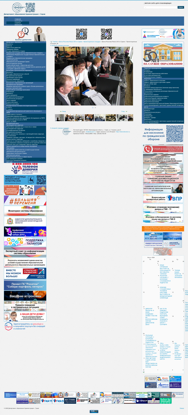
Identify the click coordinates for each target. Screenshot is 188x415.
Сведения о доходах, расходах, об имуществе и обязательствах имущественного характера (25, 138)
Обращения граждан (12, 49)
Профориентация (149, 109)
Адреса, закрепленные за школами (154, 80)
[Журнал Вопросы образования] (22, 400)
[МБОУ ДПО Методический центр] (118, 400)
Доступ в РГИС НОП (150, 84)
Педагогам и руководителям (152, 68)
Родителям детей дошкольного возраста (156, 96)
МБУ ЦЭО (9, 162)
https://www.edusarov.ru (123, 131)
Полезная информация (13, 79)
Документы (9, 44)
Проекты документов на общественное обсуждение (21, 146)
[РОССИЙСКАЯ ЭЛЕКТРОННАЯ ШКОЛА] (106, 400)
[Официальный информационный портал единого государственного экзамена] (46, 400)
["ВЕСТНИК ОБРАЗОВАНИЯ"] (70, 400)
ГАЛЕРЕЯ (18, 23)
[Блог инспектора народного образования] (94, 400)
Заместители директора (13, 47)
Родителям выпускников (151, 102)
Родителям (147, 79)
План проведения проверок (14, 158)
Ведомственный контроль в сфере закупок (19, 157)
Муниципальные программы (14, 84)
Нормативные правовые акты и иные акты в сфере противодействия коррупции (21, 127)
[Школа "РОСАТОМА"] (106, 395)
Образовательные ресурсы (152, 112)
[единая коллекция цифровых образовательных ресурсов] (130, 395)
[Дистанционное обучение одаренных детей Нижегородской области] (175, 379)
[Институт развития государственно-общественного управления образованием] (118, 395)
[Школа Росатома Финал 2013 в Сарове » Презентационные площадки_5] (99, 117)
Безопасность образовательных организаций (19, 83)
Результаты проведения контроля (16, 160)
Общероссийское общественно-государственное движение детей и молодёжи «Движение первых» (25, 68)
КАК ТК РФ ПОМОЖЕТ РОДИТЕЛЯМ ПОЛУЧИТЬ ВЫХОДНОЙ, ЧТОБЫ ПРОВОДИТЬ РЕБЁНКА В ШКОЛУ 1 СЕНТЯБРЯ (164, 316)
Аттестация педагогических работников (156, 73)
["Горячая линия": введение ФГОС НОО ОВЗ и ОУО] (153, 236)
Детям (146, 107)
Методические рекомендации (15, 97)
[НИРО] (94, 395)
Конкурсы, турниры (150, 117)
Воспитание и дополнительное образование (19, 70)
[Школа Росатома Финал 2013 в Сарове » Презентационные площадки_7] (122, 117)
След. (123, 111)
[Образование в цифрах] (172, 236)
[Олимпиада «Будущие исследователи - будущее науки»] (151, 385)
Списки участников (12, 102)
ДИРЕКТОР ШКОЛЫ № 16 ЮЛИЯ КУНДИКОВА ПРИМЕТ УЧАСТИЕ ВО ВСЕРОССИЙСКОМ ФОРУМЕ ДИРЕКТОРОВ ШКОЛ (151, 316)
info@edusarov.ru (91, 131)
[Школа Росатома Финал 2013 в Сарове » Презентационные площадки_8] (133, 117)
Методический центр (12, 123)
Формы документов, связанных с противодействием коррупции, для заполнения (25, 135)
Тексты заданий (11, 100)
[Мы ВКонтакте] (81, 33)
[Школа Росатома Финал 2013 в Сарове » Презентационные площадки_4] (89, 117)
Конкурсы (147, 70)
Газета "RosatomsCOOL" (151, 123)
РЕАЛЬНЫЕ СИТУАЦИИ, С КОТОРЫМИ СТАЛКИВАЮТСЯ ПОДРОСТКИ (165, 279)
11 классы (9, 109)
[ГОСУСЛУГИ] (172, 244)
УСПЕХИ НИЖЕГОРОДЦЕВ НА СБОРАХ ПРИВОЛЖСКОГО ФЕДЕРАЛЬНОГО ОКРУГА (165, 354)
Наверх (182, 408)
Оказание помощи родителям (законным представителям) (161, 87)
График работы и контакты (14, 114)
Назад (64, 111)
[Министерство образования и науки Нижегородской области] (70, 395)
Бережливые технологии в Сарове (16, 153)
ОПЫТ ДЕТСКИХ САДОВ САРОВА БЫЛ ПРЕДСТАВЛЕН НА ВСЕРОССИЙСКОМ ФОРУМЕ (151, 362)
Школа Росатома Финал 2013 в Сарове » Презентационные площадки (79, 41)
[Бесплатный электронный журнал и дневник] (178, 395)
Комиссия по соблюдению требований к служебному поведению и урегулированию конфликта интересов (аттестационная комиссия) (26, 142)
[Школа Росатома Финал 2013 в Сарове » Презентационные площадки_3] (79, 117)
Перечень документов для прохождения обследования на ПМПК (25, 118)
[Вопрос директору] (25, 33)
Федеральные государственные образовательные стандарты (24, 53)
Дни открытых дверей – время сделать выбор (177, 347)
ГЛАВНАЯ (18, 19)
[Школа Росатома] (163, 379)
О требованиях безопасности (153, 89)
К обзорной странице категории (59, 45)
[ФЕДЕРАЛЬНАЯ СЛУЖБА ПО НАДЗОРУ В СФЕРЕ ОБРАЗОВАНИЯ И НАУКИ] (34, 395)
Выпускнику (147, 119)
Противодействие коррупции (14, 125)
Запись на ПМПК (11, 121)
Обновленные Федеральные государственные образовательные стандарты (25, 55)
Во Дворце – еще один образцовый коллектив (178, 356)
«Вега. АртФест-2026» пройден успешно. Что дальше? (165, 345)
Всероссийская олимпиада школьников (18, 90)
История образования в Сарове (15, 51)
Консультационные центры (14, 63)
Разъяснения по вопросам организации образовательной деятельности (161, 92)
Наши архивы (10, 148)
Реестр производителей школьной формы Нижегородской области (164, 103)
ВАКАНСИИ (18, 25)
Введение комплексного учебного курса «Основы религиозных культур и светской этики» (25, 87)
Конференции (148, 72)
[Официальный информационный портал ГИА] (58, 400)
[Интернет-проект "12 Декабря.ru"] (151, 379)
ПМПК (8, 113)
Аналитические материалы (14, 98)
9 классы (9, 107)
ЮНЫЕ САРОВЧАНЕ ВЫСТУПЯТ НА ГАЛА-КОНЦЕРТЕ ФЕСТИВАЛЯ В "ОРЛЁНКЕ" (165, 269)
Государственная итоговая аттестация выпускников (21, 106)
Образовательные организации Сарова (17, 61)
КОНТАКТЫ (18, 21)
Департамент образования (14, 42)
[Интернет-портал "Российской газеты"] (166, 395)
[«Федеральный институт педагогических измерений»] (154, 395)
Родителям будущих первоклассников (155, 98)
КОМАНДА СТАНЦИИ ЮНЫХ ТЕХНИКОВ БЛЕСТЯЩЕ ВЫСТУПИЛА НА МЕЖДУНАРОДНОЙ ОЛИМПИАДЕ (166, 292)
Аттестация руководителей (152, 75)
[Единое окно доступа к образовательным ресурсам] (142, 395)
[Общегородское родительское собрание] (153, 244)
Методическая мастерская (14, 76)
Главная (55, 41)
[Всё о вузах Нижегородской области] (175, 385)
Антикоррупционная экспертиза (15, 130)
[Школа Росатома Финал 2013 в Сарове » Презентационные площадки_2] (69, 117)
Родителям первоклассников (152, 100)
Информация (10, 91)
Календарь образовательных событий (17, 74)
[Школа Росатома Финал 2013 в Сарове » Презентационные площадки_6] (110, 117)
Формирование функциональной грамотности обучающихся (24, 111)
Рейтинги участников (12, 104)
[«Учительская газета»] (82, 400)
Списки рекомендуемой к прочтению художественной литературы (163, 105)
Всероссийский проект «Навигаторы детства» (19, 65)
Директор (9, 46)
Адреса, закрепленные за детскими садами (157, 82)
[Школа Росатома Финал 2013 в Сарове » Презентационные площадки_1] (59, 117)
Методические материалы (14, 132)
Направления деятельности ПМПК (16, 120)
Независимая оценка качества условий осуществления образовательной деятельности (22, 150)
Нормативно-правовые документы (16, 116)
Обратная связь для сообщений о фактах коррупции (22, 144)
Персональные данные (13, 155)
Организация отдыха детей (14, 77)
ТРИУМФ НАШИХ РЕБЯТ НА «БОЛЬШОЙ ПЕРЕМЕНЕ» (179, 273)
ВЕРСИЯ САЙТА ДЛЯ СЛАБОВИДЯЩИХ (158, 3)
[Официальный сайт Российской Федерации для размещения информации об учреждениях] (34, 400)
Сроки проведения (11, 95)
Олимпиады (147, 114)
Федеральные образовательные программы (19, 58)
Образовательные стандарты (153, 77)
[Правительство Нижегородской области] (58, 395)
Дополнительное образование (15, 81)
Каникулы (147, 86)
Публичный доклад (12, 60)
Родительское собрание (151, 94)
